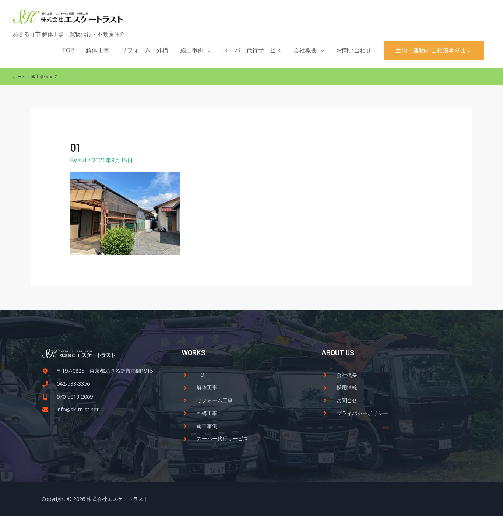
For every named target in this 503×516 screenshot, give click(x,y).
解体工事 (97, 50)
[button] (433, 50)
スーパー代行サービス (252, 50)
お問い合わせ (354, 50)
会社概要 (305, 50)
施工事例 (192, 50)
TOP (68, 50)
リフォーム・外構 (144, 50)
